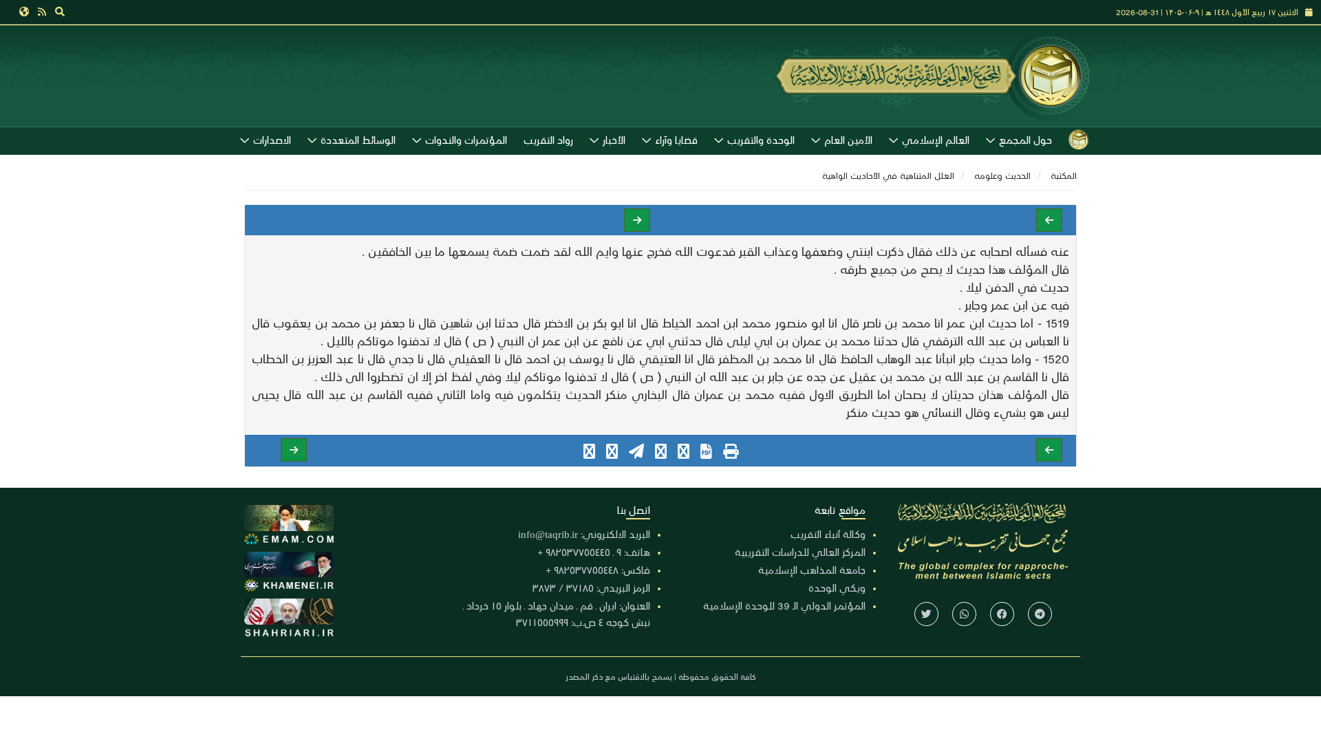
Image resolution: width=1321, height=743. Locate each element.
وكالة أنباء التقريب (828, 534)
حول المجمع (1025, 139)
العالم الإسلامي (935, 139)
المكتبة (1064, 175)
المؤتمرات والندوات (466, 139)
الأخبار (614, 139)
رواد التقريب (548, 139)
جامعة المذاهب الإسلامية (812, 569)
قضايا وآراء (676, 139)
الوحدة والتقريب (761, 139)
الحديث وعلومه (1002, 175)
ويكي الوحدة (837, 587)
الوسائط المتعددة (358, 139)
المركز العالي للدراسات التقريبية (800, 552)
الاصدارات (272, 139)
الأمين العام (848, 139)
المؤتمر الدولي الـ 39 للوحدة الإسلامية (784, 605)
